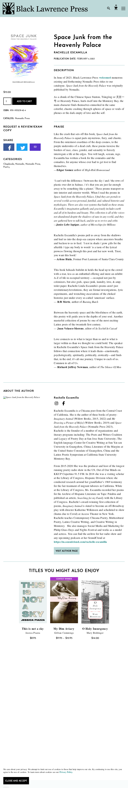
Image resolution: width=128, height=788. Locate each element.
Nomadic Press (33, 164)
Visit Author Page (67, 551)
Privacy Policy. (66, 772)
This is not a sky (33, 629)
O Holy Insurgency (95, 629)
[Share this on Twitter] (22, 147)
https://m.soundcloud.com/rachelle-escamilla (80, 542)
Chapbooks (8, 164)
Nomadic (19, 164)
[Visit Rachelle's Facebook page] (63, 403)
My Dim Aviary (64, 629)
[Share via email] (35, 147)
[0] (116, 9)
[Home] (45, 8)
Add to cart (24, 101)
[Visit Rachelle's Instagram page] (56, 403)
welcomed (105, 77)
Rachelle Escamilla (66, 397)
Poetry (6, 167)
